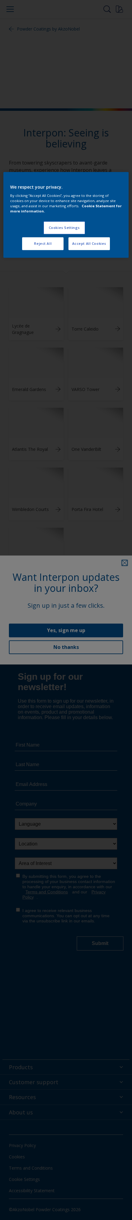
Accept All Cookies (89, 243)
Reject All (43, 243)
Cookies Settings (64, 228)
